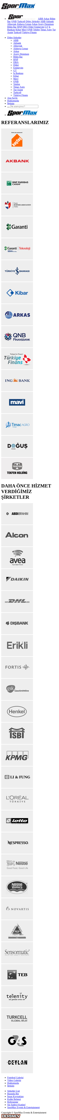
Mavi (24, 29)
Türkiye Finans (29, 32)
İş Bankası (18, 73)
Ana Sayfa (12, 98)
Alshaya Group (24, 24)
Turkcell (21, 21)
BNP (19, 27)
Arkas (46, 18)
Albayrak (11, 24)
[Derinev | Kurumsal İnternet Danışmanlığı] (11, 1117)
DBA (25, 27)
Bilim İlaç (12, 27)
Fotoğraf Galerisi (15, 1077)
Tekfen (36, 29)
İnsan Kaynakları (15, 1096)
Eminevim (39, 27)
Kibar (18, 29)
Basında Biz (13, 1093)
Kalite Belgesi (14, 1099)
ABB (40, 18)
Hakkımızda (13, 100)
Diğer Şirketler (14, 37)
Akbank (50, 21)
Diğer (31, 27)
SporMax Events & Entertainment (23, 1107)
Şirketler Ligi (13, 1091)
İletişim (10, 103)
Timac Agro (46, 29)
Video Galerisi (14, 1080)
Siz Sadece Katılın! (16, 1104)
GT (46, 27)
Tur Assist (18, 89)
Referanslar (12, 1102)
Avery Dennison (46, 24)
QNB (14, 21)
